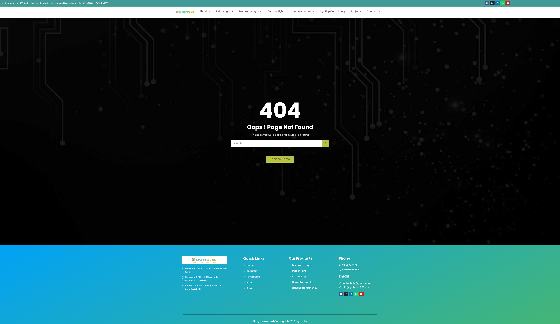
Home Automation (304, 11)
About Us (205, 11)
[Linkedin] (497, 3)
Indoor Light (223, 11)
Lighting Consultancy (332, 11)
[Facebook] (487, 3)
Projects (356, 11)
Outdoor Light (275, 11)
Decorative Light (248, 11)
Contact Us (373, 11)
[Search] (325, 143)
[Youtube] (507, 3)
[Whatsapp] (502, 3)
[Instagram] (492, 3)
